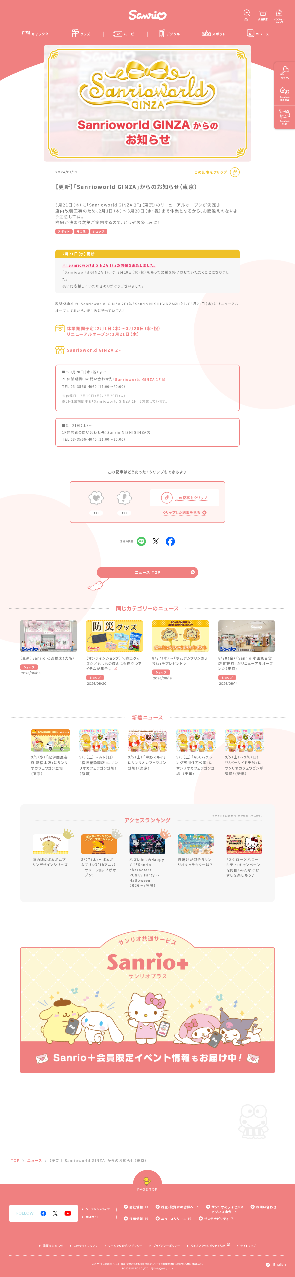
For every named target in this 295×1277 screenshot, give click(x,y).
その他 (81, 231)
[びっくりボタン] (124, 499)
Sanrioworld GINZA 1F (138, 379)
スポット (64, 231)
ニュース (34, 1160)
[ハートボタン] (96, 499)
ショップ (98, 231)
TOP (15, 1160)
